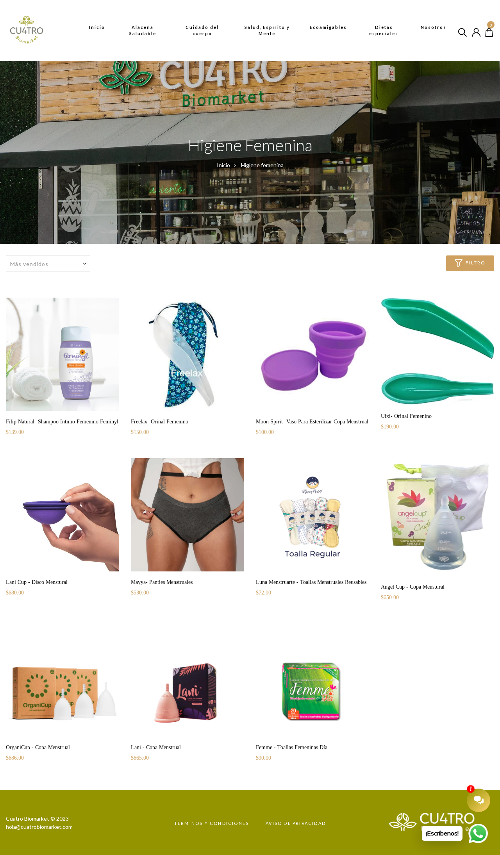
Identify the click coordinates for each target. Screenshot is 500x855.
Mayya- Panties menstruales (162, 582)
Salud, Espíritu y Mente (267, 30)
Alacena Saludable (142, 30)
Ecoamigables (328, 27)
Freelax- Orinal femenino (159, 422)
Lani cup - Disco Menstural (37, 582)
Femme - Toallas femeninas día (291, 747)
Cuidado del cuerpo (202, 30)
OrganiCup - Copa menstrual (38, 747)
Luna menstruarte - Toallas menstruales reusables (311, 582)
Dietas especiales (383, 30)
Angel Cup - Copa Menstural (413, 587)
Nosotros (433, 27)
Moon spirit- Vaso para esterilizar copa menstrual (312, 422)
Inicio (97, 27)
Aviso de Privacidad (296, 823)
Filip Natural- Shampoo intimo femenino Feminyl (62, 422)
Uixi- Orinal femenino (406, 416)
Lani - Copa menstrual (156, 747)
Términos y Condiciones (211, 823)
